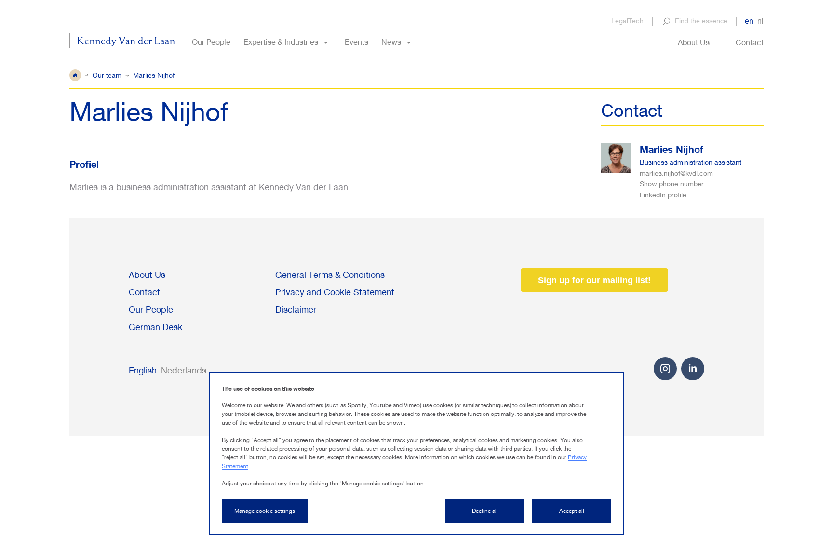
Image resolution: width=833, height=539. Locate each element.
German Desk (155, 327)
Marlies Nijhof (671, 149)
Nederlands (183, 370)
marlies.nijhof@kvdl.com (676, 173)
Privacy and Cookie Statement (334, 292)
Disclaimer (295, 309)
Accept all (571, 511)
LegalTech (627, 21)
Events (356, 42)
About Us (694, 42)
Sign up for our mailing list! (594, 280)
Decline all (485, 511)
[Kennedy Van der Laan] (122, 42)
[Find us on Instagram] (665, 377)
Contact (750, 42)
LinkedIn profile (663, 195)
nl (760, 21)
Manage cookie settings (264, 511)
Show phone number (672, 184)
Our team (107, 75)
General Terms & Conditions (330, 275)
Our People (211, 42)
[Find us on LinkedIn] (692, 368)
